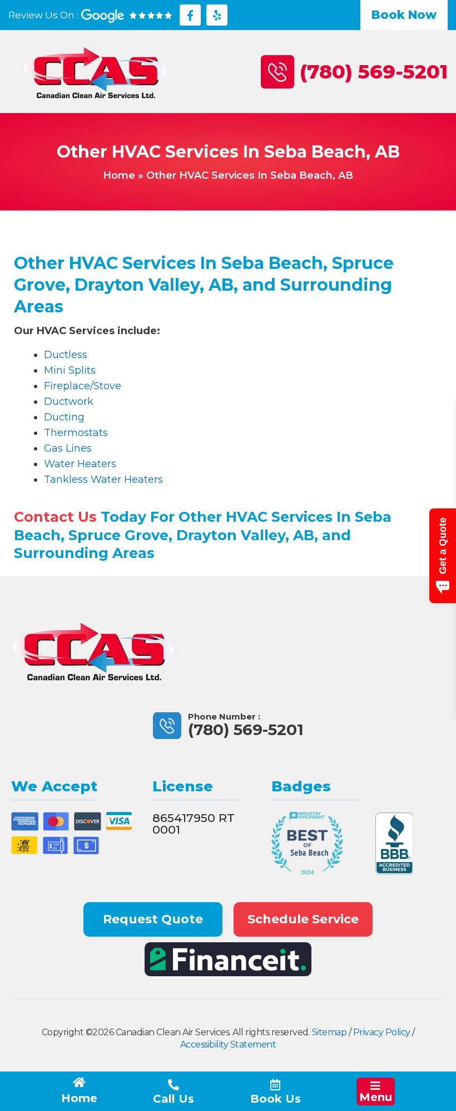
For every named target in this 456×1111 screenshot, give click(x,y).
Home (119, 175)
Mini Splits (70, 370)
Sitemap (329, 1032)
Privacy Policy (381, 1032)
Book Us (275, 1098)
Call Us (173, 1098)
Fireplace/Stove (82, 386)
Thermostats (76, 433)
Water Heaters (80, 464)
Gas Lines (68, 448)
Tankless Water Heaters (103, 479)
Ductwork (68, 401)
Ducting (64, 417)
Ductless (65, 355)
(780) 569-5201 (374, 72)
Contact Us (55, 516)
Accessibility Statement (228, 1044)
